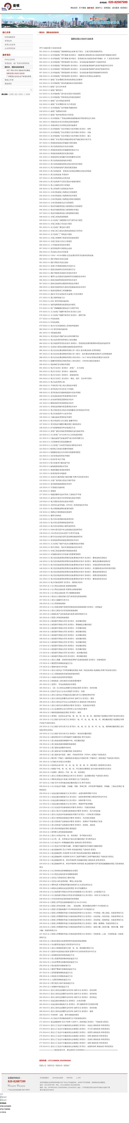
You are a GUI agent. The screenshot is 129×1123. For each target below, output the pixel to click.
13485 (11, 94)
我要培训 (50, 1065)
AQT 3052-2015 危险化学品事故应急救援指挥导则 (20, 70)
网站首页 (74, 8)
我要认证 (42, 1065)
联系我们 (123, 8)
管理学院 (70, 1078)
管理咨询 (8, 41)
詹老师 (4, 1100)
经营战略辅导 (10, 37)
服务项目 (90, 8)
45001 (21, 94)
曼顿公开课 (9, 80)
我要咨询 (58, 1065)
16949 (28, 94)
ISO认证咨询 (10, 60)
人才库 (78, 1078)
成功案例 (115, 8)
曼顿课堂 (8, 84)
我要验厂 (67, 1065)
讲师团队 (107, 8)
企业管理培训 (10, 48)
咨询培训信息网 (57, 1078)
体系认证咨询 (10, 45)
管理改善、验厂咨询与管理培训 (17, 63)
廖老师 (4, 1097)
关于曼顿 (82, 8)
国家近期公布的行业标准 (16, 73)
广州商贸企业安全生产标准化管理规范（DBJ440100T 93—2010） (20, 76)
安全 (16, 94)
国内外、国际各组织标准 (14, 67)
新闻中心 (99, 8)
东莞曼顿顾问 (44, 1078)
